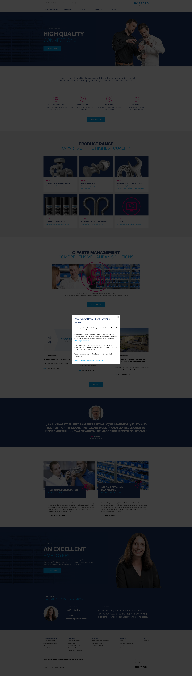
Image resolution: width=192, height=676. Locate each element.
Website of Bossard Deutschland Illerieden (87, 360)
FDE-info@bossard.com (81, 341)
